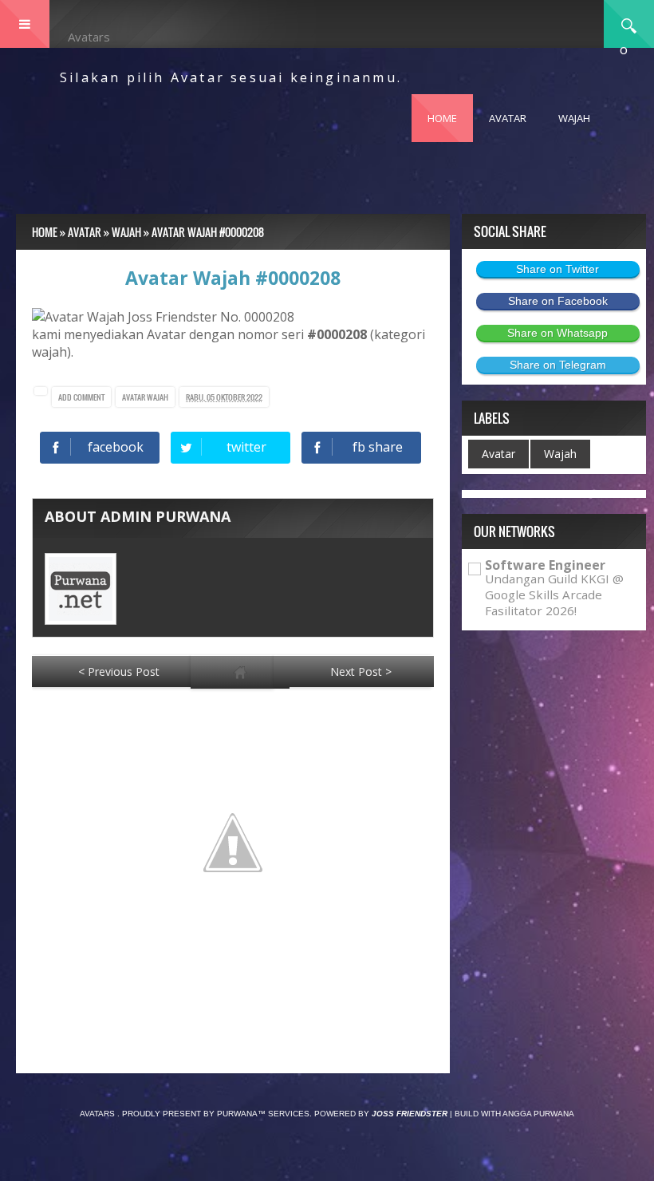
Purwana (237, 1113)
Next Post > (361, 671)
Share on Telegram (558, 364)
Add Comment (81, 397)
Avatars (89, 37)
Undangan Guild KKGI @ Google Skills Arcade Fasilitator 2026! (554, 594)
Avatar (134, 397)
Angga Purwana (538, 1113)
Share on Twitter (557, 269)
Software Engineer (545, 565)
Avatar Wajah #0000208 (233, 277)
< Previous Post (119, 671)
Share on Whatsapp (557, 332)
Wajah (157, 397)
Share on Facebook (558, 300)
